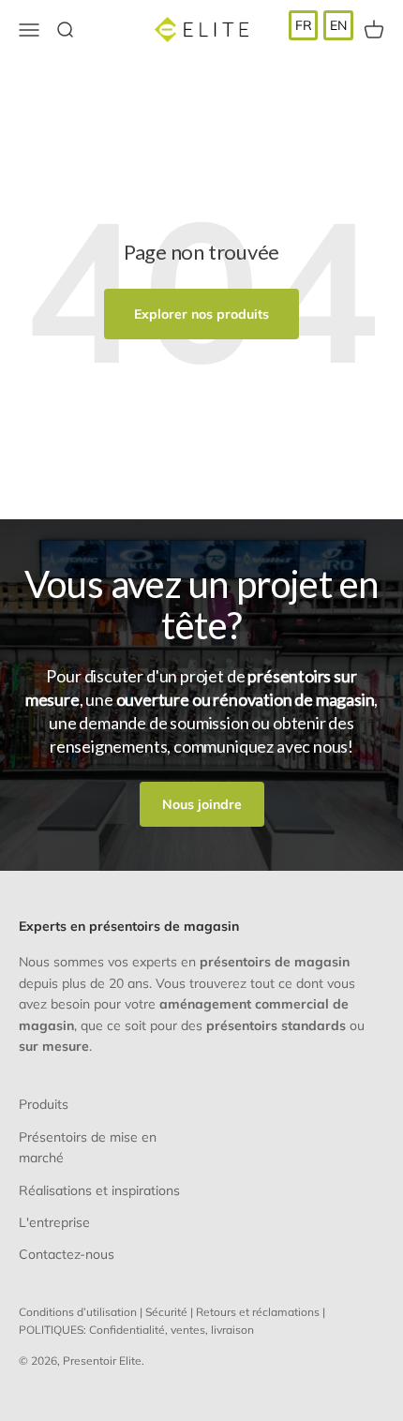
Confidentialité (127, 1330)
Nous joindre (202, 804)
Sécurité (166, 1312)
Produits (43, 1104)
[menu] (321, 25)
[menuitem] (304, 25)
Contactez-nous (66, 1254)
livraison (232, 1330)
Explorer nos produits (201, 314)
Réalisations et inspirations (99, 1190)
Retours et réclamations (258, 1312)
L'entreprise (54, 1222)
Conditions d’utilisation (78, 1312)
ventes (188, 1330)
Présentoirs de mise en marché (88, 1147)
